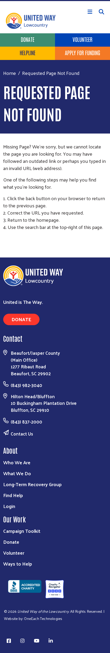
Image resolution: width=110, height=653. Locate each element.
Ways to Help (17, 563)
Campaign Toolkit (21, 531)
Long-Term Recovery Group (32, 484)
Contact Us (22, 434)
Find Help (13, 495)
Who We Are (16, 462)
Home (9, 72)
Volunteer (82, 39)
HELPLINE (28, 52)
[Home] (55, 0)
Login (9, 506)
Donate (27, 39)
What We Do (17, 473)
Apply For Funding (82, 52)
